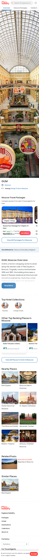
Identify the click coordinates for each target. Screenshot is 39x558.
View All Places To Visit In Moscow (19, 360)
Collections (6, 528)
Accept (34, 554)
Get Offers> (25, 233)
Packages (5, 517)
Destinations (6, 525)
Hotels (4, 521)
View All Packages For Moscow (19, 240)
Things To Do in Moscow (19, 188)
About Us (5, 532)
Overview (6, 8)
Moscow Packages (20, 8)
